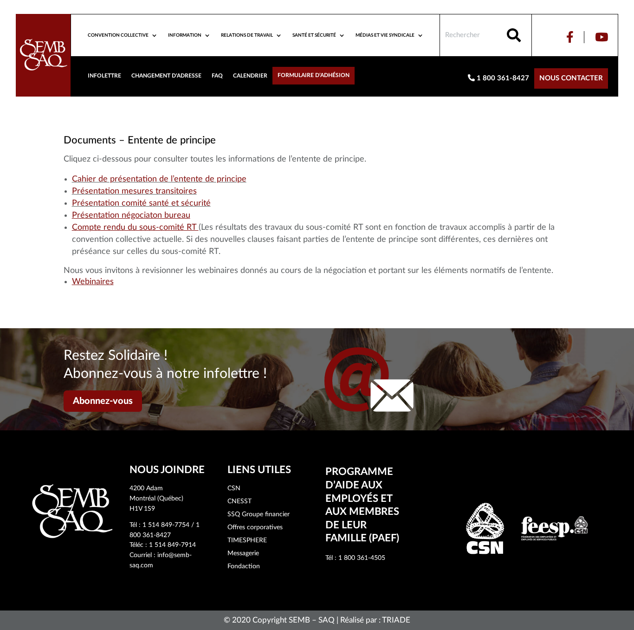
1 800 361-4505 (361, 558)
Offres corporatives (255, 527)
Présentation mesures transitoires (134, 191)
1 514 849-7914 (172, 545)
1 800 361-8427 (502, 78)
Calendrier (250, 75)
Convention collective (118, 35)
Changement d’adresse (166, 75)
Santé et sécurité (314, 35)
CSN (233, 488)
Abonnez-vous (103, 401)
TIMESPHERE (247, 540)
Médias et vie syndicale (385, 35)
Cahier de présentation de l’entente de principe (159, 179)
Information (184, 35)
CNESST (239, 501)
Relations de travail (247, 35)
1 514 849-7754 (165, 525)
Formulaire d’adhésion (313, 75)
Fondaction (243, 566)
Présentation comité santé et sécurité (141, 203)
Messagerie (243, 553)
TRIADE (396, 620)
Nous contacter (571, 78)
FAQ (217, 75)
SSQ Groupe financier (258, 514)
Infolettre (104, 75)
